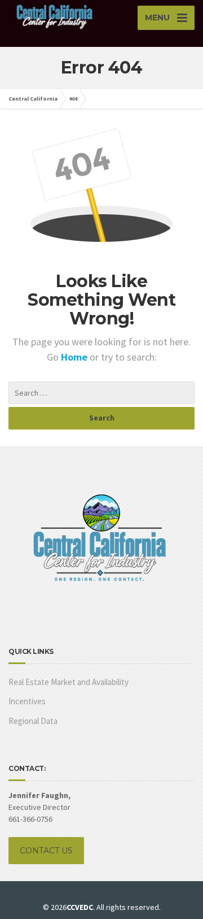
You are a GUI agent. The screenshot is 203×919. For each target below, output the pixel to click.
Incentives (27, 701)
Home (75, 356)
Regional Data (33, 721)
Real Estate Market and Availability (68, 682)
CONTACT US (46, 851)
